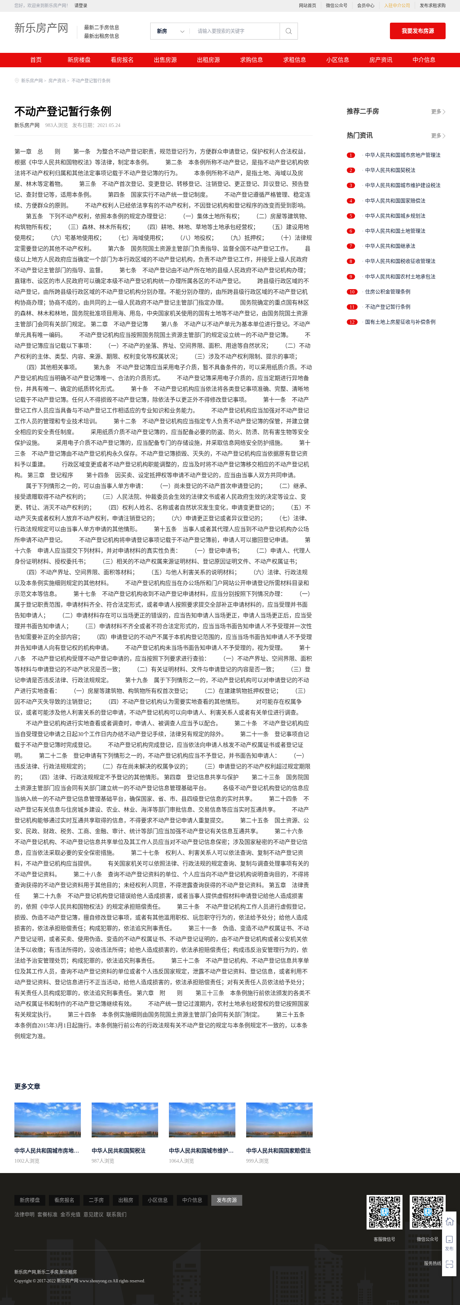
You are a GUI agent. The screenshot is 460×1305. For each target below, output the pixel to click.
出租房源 (208, 60)
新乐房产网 (41, 28)
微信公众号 (337, 5)
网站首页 (307, 5)
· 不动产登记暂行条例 (386, 307)
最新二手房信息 (101, 27)
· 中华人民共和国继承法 (388, 246)
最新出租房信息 (101, 36)
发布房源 (227, 1200)
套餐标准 (47, 1214)
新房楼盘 (79, 60)
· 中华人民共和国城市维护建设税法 (401, 185)
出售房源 (165, 60)
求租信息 (294, 60)
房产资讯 (380, 60)
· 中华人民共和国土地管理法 (394, 231)
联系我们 (116, 1214)
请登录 (80, 5)
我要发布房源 (418, 31)
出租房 (125, 1200)
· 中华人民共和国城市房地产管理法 (401, 155)
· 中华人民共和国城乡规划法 (394, 216)
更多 (436, 111)
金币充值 (70, 1214)
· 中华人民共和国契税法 (388, 170)
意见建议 (93, 1214)
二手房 (96, 1200)
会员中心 (365, 5)
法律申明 (24, 1214)
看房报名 (122, 60)
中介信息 (424, 60)
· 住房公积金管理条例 (386, 292)
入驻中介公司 (397, 5)
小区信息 (337, 60)
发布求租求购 (433, 5)
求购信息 (251, 60)
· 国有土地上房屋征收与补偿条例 (399, 322)
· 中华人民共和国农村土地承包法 (399, 276)
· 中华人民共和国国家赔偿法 (394, 201)
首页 (36, 60)
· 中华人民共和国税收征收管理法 (399, 261)
